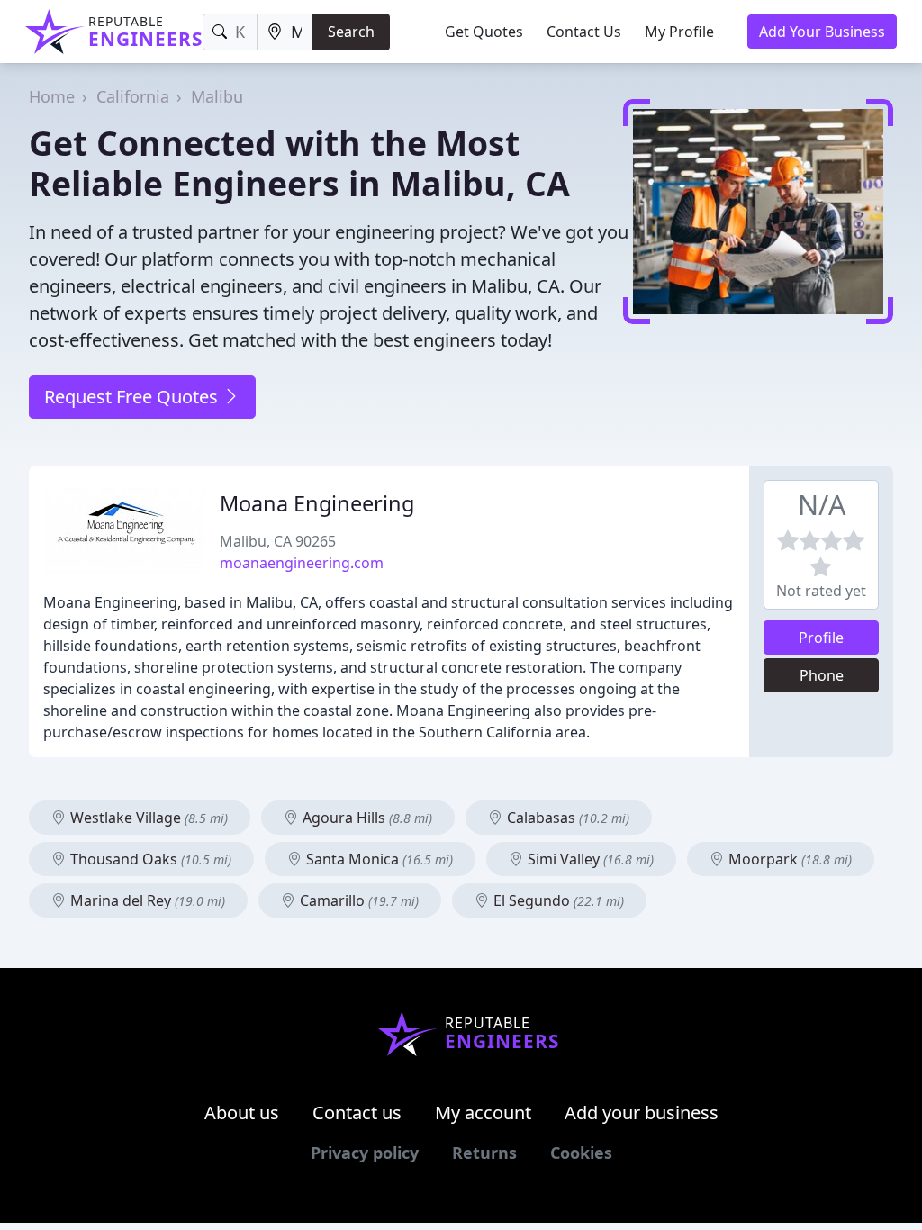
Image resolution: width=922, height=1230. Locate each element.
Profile (821, 637)
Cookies (581, 1152)
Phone (822, 675)
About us (241, 1112)
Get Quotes (484, 31)
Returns (484, 1152)
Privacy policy (365, 1152)
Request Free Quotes (133, 396)
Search (351, 31)
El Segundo (557, 900)
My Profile (679, 31)
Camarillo (357, 900)
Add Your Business (822, 31)
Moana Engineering (317, 503)
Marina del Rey (146, 900)
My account (483, 1112)
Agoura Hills (365, 818)
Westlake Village (147, 818)
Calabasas (566, 818)
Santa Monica (378, 859)
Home (52, 96)
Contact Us (584, 31)
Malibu (217, 96)
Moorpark (788, 859)
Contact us (357, 1112)
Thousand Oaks (149, 859)
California (132, 96)
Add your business (642, 1112)
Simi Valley (589, 859)
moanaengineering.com (302, 563)
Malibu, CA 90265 (278, 541)
